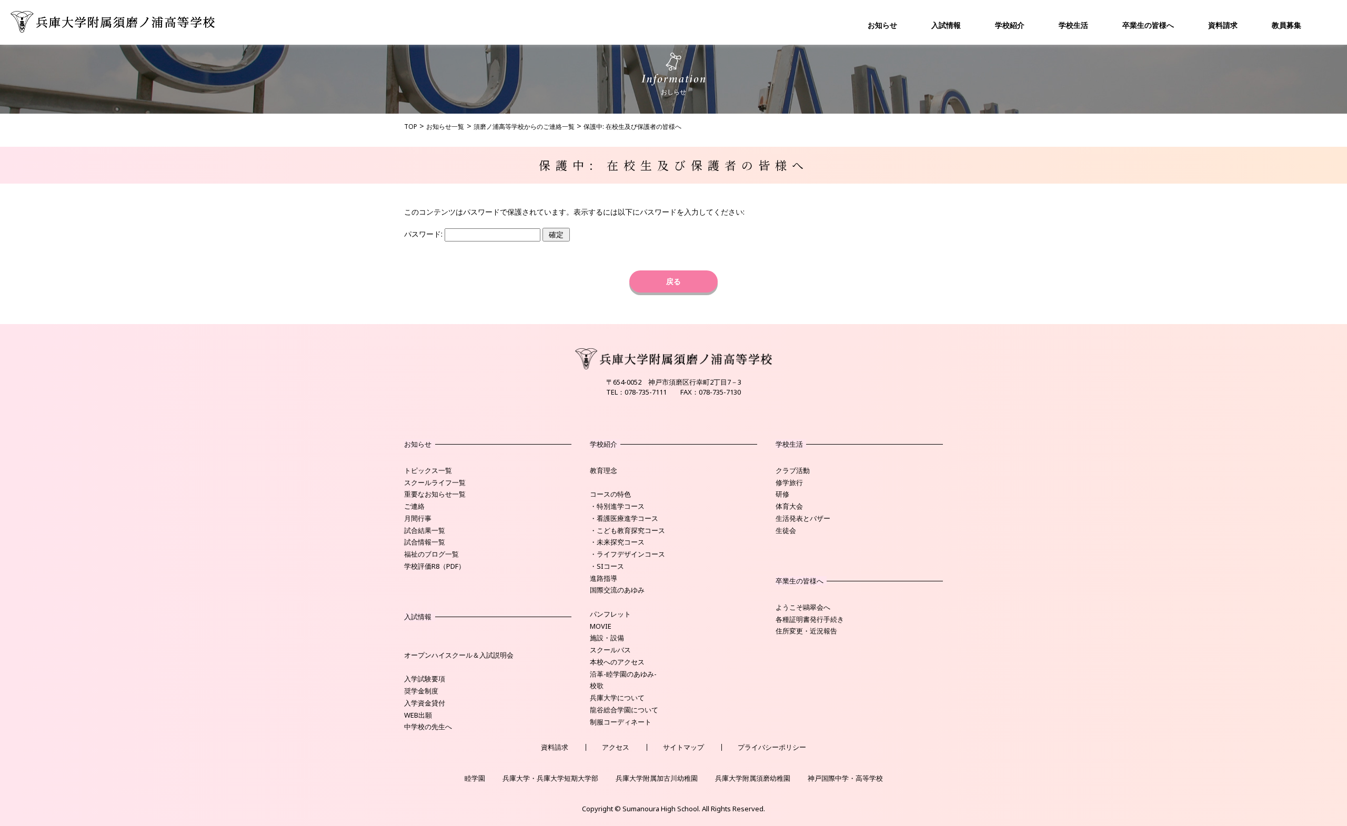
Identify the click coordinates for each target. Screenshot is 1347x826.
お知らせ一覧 (445, 126)
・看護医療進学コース (624, 518)
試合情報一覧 (424, 542)
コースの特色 (610, 494)
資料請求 (1223, 25)
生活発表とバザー (803, 518)
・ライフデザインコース (627, 554)
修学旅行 (789, 482)
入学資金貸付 (424, 703)
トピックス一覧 (428, 470)
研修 (782, 494)
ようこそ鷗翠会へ (803, 607)
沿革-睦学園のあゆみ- (623, 674)
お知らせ (882, 25)
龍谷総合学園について (624, 709)
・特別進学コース (617, 506)
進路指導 (603, 578)
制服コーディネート (620, 722)
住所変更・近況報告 (806, 631)
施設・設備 (607, 637)
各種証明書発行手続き (810, 619)
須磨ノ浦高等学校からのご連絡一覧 (524, 126)
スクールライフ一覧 (435, 482)
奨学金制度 (421, 691)
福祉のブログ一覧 (431, 554)
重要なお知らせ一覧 (435, 494)
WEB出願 (418, 715)
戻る (673, 281)
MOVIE (600, 626)
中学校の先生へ (428, 726)
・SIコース (607, 566)
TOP (410, 126)
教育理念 (603, 470)
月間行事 (417, 518)
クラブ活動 (793, 470)
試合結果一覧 (424, 530)
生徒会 (786, 530)
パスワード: (424, 234)
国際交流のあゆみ (617, 590)
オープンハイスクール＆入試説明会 (459, 655)
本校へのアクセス (617, 662)
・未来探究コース (617, 542)
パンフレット (610, 614)
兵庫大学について (617, 697)
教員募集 (1286, 25)
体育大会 (789, 506)
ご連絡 (414, 506)
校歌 (597, 685)
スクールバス (610, 649)
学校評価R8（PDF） (434, 566)
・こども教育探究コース (627, 530)
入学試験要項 (424, 678)
